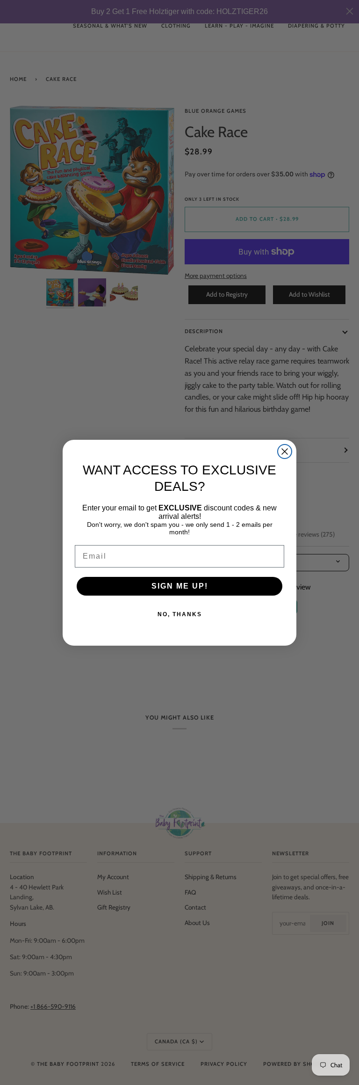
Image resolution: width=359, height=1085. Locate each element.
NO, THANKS (180, 614)
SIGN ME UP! (179, 586)
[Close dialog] (285, 451)
